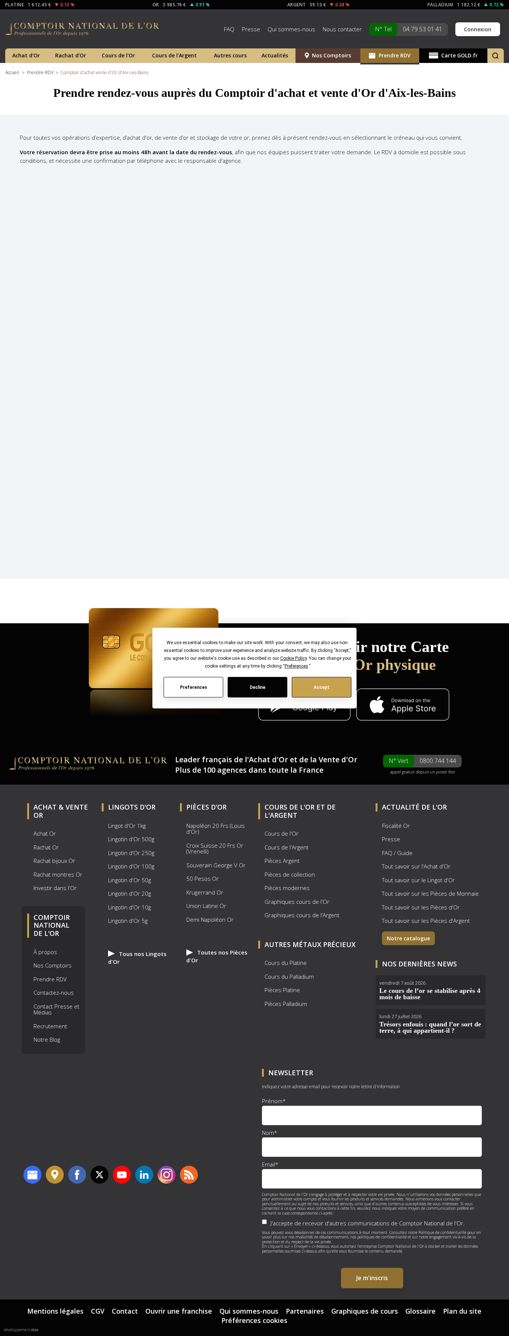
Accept (321, 687)
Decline (257, 687)
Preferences (193, 687)
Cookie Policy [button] (293, 658)
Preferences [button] (296, 666)
